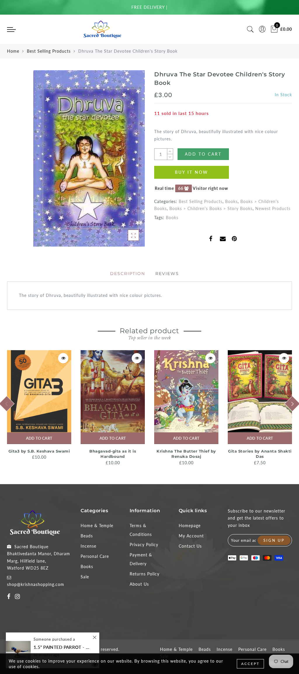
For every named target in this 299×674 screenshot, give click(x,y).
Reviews (167, 273)
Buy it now (191, 172)
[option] (39, 405)
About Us (139, 584)
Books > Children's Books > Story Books (211, 208)
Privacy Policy (144, 544)
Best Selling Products (49, 51)
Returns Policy (144, 573)
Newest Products (273, 208)
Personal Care (95, 556)
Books (231, 201)
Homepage (190, 525)
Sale (85, 576)
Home (13, 51)
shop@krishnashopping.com (35, 584)
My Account (191, 535)
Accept (250, 663)
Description (127, 273)
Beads (87, 535)
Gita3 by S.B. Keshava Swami (39, 451)
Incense (88, 546)
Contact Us (190, 546)
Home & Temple (97, 525)
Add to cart (39, 438)
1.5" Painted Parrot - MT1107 (63, 647)
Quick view (63, 358)
